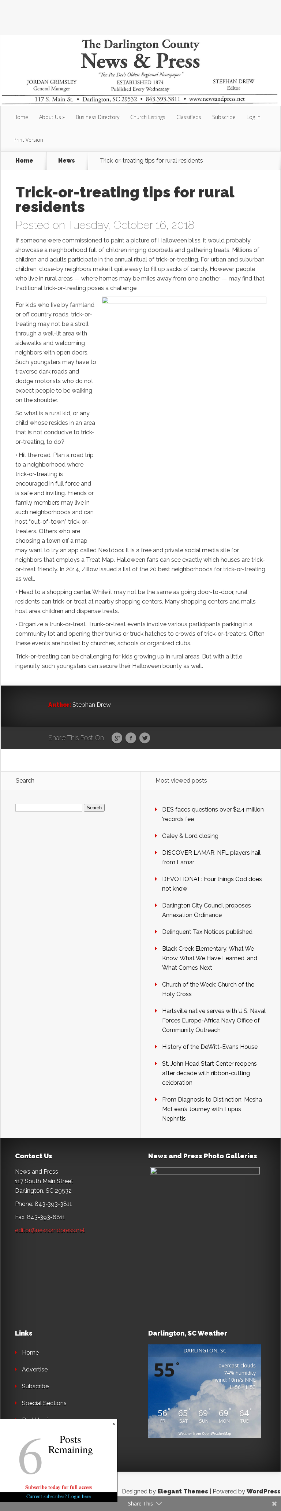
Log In (254, 117)
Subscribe (224, 117)
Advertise (35, 1369)
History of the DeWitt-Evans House (210, 1046)
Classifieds (188, 117)
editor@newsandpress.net (50, 1230)
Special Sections (44, 1403)
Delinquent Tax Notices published (207, 931)
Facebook (130, 738)
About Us (50, 117)
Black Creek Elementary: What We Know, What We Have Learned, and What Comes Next (209, 958)
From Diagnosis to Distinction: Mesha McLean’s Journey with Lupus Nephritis (212, 1109)
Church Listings (147, 117)
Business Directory (97, 117)
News (66, 161)
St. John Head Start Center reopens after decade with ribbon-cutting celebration (209, 1073)
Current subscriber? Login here (58, 1496)
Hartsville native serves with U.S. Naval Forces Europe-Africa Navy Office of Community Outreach (214, 1020)
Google (117, 738)
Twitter (144, 738)
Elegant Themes (182, 1491)
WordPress (264, 1491)
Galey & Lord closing (190, 835)
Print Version (28, 139)
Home (21, 117)
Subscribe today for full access (58, 1487)
